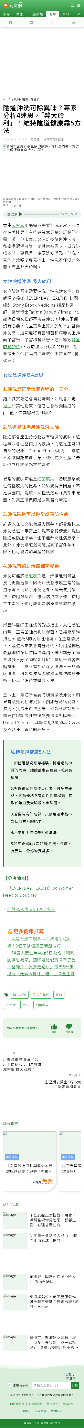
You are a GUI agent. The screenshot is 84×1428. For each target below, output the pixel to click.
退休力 (26, 1410)
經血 (7, 406)
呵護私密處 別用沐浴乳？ (31, 909)
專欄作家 (56, 1410)
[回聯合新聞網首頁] (6, 5)
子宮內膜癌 (41, 994)
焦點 (6, 13)
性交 (24, 524)
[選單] (78, 5)
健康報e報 (20, 1385)
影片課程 (12, 1157)
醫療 (52, 13)
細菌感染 (45, 479)
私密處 (18, 225)
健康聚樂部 (36, 1403)
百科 (65, 13)
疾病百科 (68, 1403)
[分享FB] (10, 22)
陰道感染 (33, 576)
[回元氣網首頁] (16, 5)
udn (6, 99)
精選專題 (52, 1403)
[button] (78, 14)
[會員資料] (72, 5)
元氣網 (15, 99)
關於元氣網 (17, 1403)
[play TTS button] (21, 214)
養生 (19, 13)
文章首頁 (40, 1410)
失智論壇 (36, 13)
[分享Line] (31, 22)
